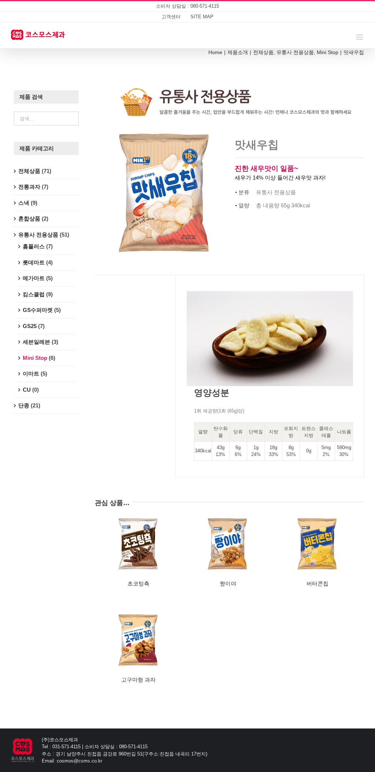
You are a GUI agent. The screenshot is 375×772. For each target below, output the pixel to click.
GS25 (30, 326)
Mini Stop (35, 358)
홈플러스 (34, 246)
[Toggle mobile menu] (360, 37)
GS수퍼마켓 (38, 310)
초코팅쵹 (138, 583)
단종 (23, 405)
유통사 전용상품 (38, 234)
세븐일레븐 (36, 342)
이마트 (31, 373)
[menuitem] (171, 17)
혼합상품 (29, 218)
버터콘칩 (317, 583)
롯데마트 (34, 262)
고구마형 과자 (138, 680)
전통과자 (29, 187)
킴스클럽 (34, 294)
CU (27, 390)
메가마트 (34, 278)
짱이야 (228, 583)
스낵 (23, 203)
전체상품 (29, 171)
